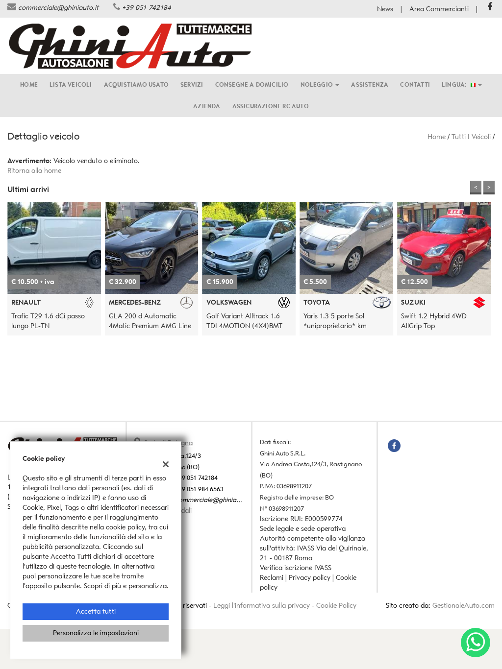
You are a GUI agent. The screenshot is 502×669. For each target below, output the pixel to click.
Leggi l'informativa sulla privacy (261, 605)
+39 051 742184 (146, 7)
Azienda (206, 106)
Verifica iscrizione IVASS (295, 568)
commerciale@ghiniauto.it (58, 7)
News (385, 9)
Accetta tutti (96, 611)
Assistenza (369, 84)
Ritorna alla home (34, 171)
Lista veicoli (71, 84)
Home (29, 84)
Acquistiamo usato (136, 84)
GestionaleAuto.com (463, 605)
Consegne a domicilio (252, 84)
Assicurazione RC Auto (270, 106)
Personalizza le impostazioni (96, 633)
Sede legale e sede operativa (303, 529)
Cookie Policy (336, 605)
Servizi (191, 84)
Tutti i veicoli (471, 137)
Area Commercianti (439, 9)
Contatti (415, 84)
